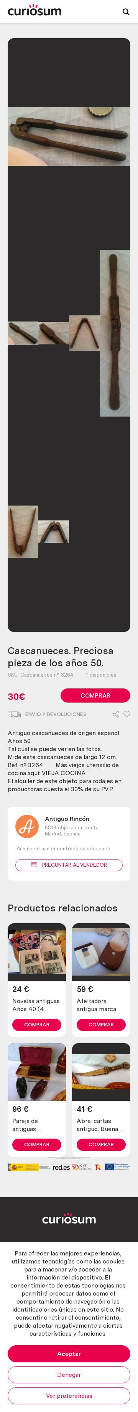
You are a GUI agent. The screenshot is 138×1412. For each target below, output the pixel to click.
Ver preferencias (69, 1395)
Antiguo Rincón (67, 818)
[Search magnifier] (126, 11)
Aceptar (69, 1353)
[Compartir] (116, 715)
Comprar (95, 695)
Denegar (69, 1374)
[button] (126, 714)
